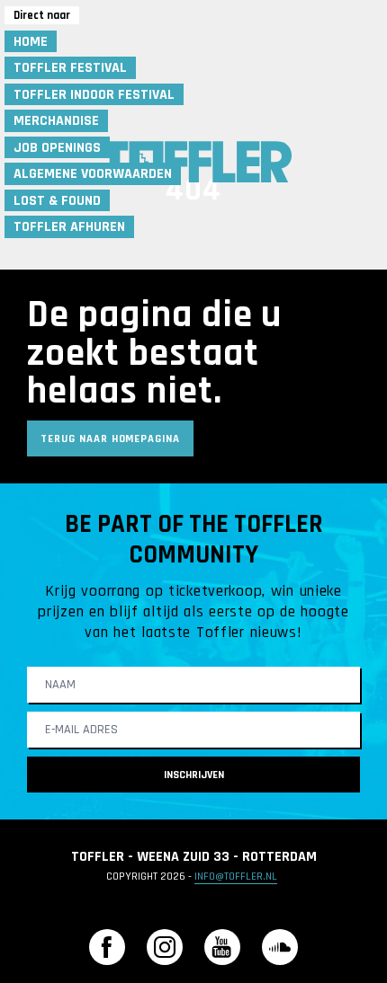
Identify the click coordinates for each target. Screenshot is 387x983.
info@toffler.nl (235, 876)
